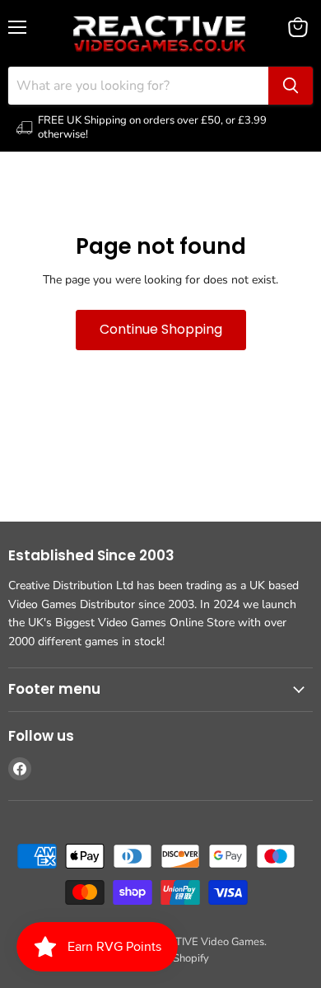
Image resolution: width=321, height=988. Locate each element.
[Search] (290, 86)
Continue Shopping (161, 329)
